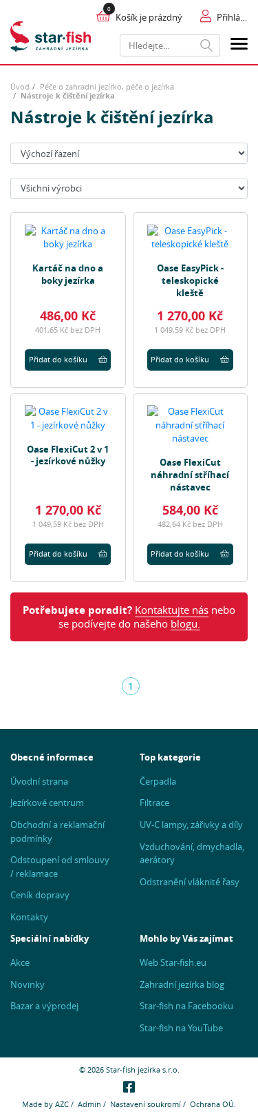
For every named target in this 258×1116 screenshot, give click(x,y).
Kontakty (29, 917)
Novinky (27, 984)
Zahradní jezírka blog (182, 984)
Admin (89, 1104)
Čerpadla (158, 781)
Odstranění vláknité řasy (189, 882)
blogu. (185, 623)
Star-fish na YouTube (181, 1028)
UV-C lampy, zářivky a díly (191, 824)
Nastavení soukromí (145, 1104)
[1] (206, 45)
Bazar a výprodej (44, 1006)
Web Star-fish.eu (173, 962)
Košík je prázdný (149, 17)
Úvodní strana (39, 781)
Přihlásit (232, 17)
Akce (20, 962)
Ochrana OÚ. (213, 1104)
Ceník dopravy (39, 895)
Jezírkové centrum (47, 802)
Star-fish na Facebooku (186, 1006)
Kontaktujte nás (171, 610)
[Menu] (239, 46)
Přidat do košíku (58, 359)
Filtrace (154, 802)
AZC (62, 1104)
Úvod (20, 86)
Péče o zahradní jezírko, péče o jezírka (107, 86)
